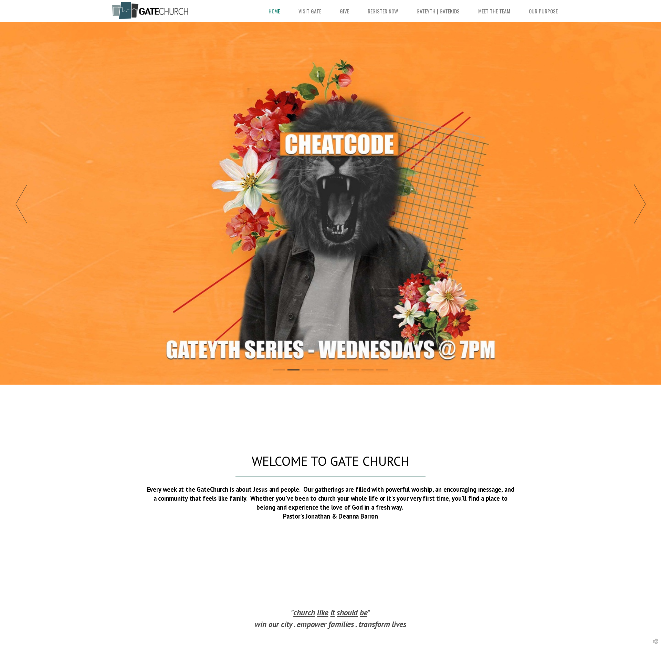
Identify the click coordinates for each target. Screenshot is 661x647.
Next (640, 203)
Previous (21, 203)
